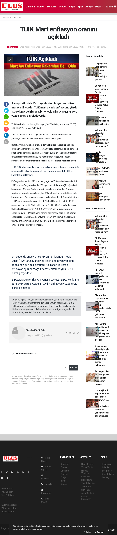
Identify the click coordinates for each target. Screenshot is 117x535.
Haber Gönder (8, 511)
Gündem (30, 6)
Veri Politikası (8, 495)
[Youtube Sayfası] (19, 472)
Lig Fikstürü (86, 480)
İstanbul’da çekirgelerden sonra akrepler (102, 120)
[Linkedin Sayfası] (24, 472)
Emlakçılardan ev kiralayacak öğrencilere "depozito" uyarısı (102, 377)
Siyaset (62, 6)
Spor (80, 6)
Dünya (40, 6)
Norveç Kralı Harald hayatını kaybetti (102, 184)
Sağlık (72, 6)
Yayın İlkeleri (7, 492)
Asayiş (89, 6)
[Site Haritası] (3, 478)
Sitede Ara (107, 464)
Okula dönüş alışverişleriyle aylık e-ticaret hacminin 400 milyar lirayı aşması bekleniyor (102, 355)
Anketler (106, 467)
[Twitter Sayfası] (8, 472)
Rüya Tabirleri (108, 474)
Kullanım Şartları (9, 505)
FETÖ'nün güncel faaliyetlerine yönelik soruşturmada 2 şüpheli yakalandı (102, 279)
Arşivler (49, 484)
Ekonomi (51, 6)
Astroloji (105, 477)
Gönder (73, 367)
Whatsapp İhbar (9, 508)
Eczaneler (86, 476)
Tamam (100, 532)
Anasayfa (6, 17)
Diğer (98, 6)
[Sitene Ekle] (9, 478)
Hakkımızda (7, 488)
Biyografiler (107, 471)
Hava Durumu (87, 464)
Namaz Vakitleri (85, 472)
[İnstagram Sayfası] (13, 472)
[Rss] (30, 472)
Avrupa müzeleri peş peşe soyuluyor (102, 196)
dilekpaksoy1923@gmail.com (39, 335)
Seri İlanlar (86, 490)
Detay (88, 532)
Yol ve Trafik (87, 467)
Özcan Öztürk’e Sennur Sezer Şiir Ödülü (102, 171)
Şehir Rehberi (87, 493)
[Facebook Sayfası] (3, 472)
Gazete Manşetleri (86, 497)
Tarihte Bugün (88, 483)
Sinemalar (86, 486)
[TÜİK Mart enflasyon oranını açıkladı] (41, 75)
